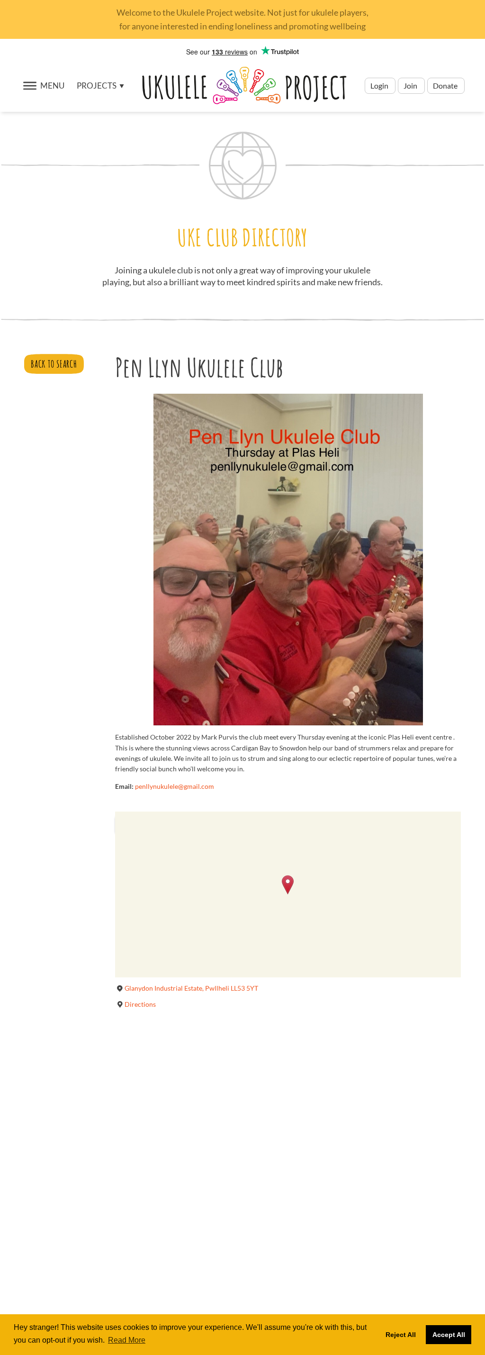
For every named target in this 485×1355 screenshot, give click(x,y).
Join (410, 85)
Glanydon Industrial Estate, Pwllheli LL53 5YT (191, 988)
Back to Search (54, 364)
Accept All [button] (448, 1334)
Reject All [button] (401, 1334)
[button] (100, 86)
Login (380, 85)
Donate (446, 85)
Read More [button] (126, 1340)
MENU (52, 85)
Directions (140, 1004)
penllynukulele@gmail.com (174, 786)
